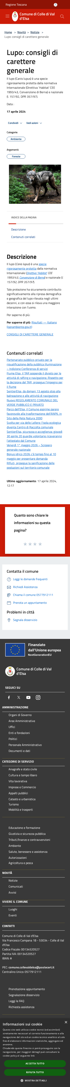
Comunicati (16, 886)
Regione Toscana (16, 4)
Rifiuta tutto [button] (35, 1072)
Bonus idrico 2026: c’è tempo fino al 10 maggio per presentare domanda (31, 456)
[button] (35, 1080)
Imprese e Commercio (22, 787)
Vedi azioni (32, 123)
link (33, 1055)
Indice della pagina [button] (23, 217)
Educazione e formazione (24, 827)
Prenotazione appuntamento (27, 989)
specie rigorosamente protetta (26, 266)
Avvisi (12, 892)
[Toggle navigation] (7, 16)
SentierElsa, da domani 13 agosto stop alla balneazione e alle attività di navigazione (33, 393)
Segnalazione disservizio (24, 995)
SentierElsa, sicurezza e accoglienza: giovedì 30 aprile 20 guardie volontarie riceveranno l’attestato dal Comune (34, 436)
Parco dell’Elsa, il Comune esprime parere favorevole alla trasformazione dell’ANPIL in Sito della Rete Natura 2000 (34, 413)
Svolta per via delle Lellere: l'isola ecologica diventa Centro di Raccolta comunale (34, 424)
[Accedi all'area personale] (55, 4)
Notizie (34, 32)
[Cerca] (62, 16)
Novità (21, 32)
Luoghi (13, 909)
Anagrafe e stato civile (23, 769)
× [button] (65, 1022)
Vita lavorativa (18, 781)
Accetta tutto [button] (35, 1063)
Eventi (13, 915)
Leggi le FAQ (16, 1001)
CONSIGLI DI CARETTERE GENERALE (30, 334)
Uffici (12, 727)
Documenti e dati (19, 751)
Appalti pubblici (18, 793)
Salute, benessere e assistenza (28, 851)
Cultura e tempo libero (23, 775)
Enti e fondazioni (19, 733)
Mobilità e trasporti (21, 809)
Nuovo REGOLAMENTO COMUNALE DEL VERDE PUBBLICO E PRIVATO (32, 402)
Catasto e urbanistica (22, 799)
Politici (13, 739)
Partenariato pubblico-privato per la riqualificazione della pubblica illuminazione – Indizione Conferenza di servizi (34, 364)
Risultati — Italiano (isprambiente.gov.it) (32, 324)
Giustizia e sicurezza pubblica (27, 833)
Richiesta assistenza (21, 1007)
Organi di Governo (20, 715)
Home (8, 32)
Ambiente (15, 845)
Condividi (13, 123)
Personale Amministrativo (25, 745)
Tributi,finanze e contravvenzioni (29, 839)
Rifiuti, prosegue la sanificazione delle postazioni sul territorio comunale (31, 465)
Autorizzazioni (18, 857)
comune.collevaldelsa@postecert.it (31, 967)
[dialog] (35, 1052)
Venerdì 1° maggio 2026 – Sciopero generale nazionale (29, 447)
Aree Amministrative (22, 721)
